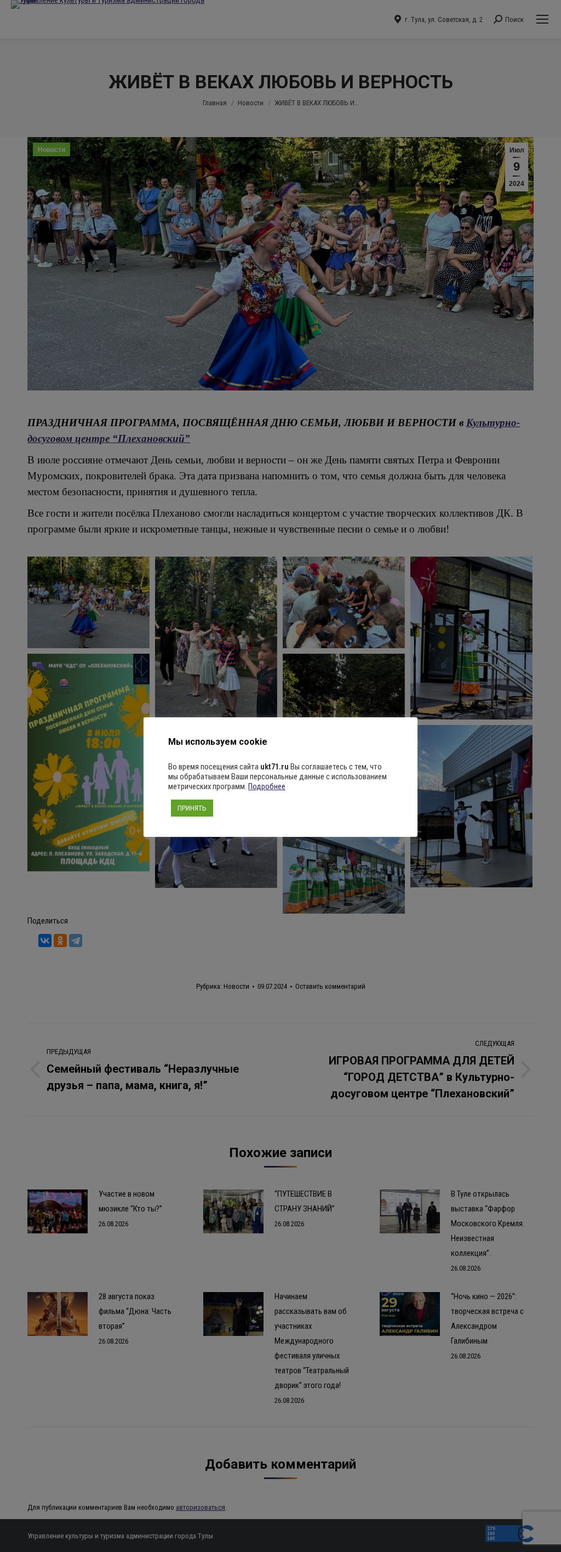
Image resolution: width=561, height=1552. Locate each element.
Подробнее (266, 786)
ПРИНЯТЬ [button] (192, 808)
